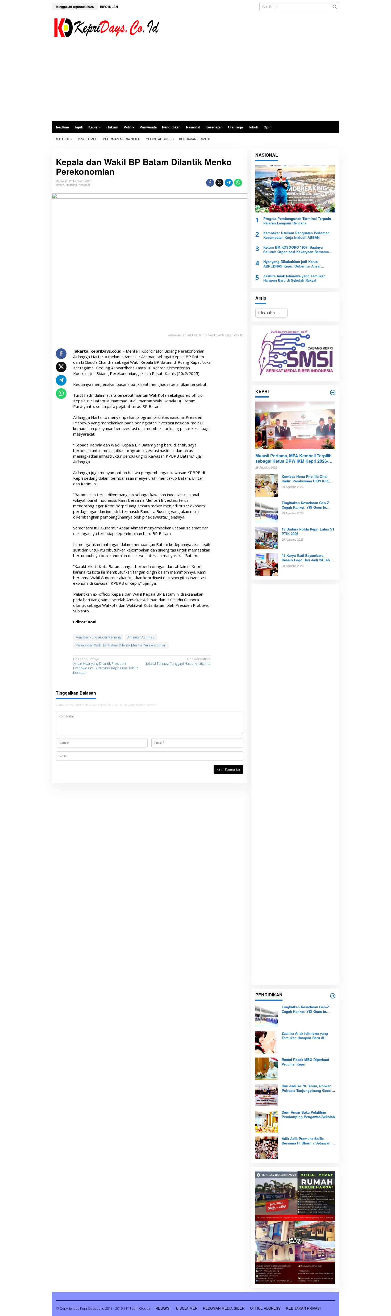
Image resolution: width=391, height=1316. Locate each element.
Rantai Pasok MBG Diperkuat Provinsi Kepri (305, 1062)
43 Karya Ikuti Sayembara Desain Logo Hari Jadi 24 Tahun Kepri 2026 (308, 557)
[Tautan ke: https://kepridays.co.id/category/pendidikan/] (333, 996)
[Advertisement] (195, 81)
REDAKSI (163, 1308)
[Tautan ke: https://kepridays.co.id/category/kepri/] (333, 392)
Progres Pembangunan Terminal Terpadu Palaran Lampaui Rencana (297, 220)
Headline (71, 184)
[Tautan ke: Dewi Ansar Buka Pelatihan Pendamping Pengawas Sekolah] (266, 1121)
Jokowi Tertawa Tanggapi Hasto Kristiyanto (178, 661)
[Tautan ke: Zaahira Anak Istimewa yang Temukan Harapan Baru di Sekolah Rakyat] (266, 1042)
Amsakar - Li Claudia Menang (98, 637)
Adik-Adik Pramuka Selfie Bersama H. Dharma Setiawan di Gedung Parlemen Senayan (308, 1141)
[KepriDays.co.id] (106, 26)
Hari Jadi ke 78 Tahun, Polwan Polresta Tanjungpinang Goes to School (308, 1088)
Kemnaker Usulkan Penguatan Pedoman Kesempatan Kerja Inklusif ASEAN (296, 235)
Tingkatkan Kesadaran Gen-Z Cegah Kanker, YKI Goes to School (305, 505)
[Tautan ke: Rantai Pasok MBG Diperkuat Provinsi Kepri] (266, 1068)
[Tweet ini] (219, 183)
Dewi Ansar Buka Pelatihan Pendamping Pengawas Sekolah (308, 1114)
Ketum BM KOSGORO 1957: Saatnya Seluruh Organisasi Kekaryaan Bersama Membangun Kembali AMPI (296, 249)
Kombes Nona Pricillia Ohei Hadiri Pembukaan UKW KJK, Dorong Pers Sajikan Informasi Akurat (307, 478)
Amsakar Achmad (141, 637)
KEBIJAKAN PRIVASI (303, 1308)
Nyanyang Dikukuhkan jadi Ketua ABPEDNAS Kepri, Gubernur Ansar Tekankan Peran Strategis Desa (292, 264)
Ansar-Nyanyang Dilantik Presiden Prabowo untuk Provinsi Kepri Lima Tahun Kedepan (106, 666)
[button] (334, 6)
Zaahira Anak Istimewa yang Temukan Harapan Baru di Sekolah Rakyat (294, 278)
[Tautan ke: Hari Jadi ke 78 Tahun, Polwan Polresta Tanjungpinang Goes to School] (266, 1094)
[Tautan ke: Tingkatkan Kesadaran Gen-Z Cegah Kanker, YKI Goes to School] (266, 511)
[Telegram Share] (229, 183)
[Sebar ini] (210, 183)
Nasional (84, 184)
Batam (60, 184)
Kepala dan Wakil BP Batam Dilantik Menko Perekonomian (121, 645)
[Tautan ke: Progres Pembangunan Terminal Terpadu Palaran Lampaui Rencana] (295, 188)
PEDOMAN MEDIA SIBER (223, 1308)
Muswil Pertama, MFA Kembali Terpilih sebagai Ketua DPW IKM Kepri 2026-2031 (293, 458)
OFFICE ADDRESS (265, 1308)
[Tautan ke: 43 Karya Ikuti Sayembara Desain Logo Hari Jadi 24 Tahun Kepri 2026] (266, 564)
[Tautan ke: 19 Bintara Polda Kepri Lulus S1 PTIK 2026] (266, 538)
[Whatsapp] (238, 183)
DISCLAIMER (186, 1308)
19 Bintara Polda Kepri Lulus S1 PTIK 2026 (308, 531)
